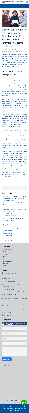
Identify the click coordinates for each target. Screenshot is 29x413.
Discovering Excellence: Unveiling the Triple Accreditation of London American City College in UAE (14, 204)
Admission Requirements (8, 251)
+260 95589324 (10, 289)
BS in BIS (14, 172)
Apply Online (6, 254)
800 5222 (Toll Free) (22, 276)
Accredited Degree (7, 172)
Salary (5, 176)
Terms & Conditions (14, 406)
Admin (14, 49)
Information (14, 174)
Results (4, 265)
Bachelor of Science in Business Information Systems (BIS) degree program (14, 56)
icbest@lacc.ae (7, 305)
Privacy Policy (6, 406)
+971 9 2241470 (12, 276)
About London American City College (12, 228)
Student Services (16, 51)
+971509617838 (8, 312)
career (24, 134)
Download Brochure (7, 261)
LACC (21, 174)
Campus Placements (8, 233)
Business (19, 172)
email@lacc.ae (7, 315)
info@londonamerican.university (11, 294)
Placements (6, 263)
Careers (5, 258)
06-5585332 (9, 303)
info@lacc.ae (7, 278)
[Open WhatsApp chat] (24, 402)
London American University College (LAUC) (14, 291)
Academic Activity (7, 51)
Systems (10, 176)
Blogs (4, 256)
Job (18, 174)
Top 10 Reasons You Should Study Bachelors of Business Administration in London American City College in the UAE (15, 198)
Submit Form (6, 359)
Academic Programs (7, 249)
